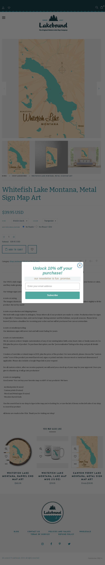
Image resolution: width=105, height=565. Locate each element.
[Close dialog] (79, 265)
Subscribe (52, 295)
